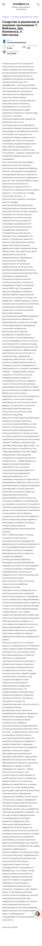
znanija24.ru (21, 3)
